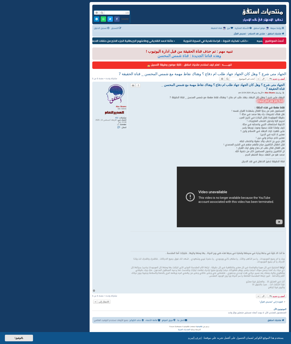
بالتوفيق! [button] (19, 338)
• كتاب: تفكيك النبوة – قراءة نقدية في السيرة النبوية (226, 40)
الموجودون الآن (280, 309)
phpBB (199, 326)
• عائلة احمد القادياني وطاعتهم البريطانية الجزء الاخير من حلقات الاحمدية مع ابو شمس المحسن (128, 40)
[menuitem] (243, 28)
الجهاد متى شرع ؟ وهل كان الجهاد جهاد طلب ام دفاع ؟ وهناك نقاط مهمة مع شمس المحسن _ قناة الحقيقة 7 (202, 74)
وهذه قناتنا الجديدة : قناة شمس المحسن (189, 56)
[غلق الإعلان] (94, 50)
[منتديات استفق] (262, 14)
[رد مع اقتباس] (133, 85)
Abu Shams (121, 106)
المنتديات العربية (184, 329)
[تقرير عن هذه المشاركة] (138, 85)
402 (116, 118)
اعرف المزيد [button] (195, 337)
